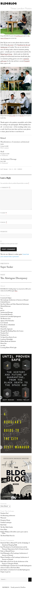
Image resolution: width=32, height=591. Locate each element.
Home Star (3, 343)
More (16, 291)
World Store (3, 327)
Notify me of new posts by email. (9, 244)
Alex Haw (22, 116)
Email (3, 222)
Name (3, 213)
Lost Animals (4, 323)
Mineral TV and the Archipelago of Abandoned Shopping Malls (16, 544)
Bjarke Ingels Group (6, 54)
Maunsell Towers (10, 551)
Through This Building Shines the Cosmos (11, 331)
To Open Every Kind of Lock (8, 337)
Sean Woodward (4, 547)
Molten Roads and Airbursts (8, 341)
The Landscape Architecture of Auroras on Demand (14, 300)
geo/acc (2, 310)
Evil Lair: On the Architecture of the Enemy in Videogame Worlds (15, 563)
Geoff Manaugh (4, 169)
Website (3, 232)
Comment (5, 188)
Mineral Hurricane (5, 306)
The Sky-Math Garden (6, 527)
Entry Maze (3, 530)
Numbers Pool (4, 333)
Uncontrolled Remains (6, 314)
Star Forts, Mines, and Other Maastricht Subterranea (14, 304)
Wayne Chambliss (5, 557)
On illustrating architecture (7, 516)
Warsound (3, 518)
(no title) (2, 346)
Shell (2, 151)
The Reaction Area (5, 319)
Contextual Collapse (5, 298)
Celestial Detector (5, 302)
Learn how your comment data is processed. (14, 255)
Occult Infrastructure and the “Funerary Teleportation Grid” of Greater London (15, 548)
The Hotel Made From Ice (7, 536)
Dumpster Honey (5, 520)
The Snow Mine (15, 568)
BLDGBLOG (8, 3)
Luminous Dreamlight (6, 339)
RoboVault (3, 525)
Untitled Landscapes (5, 522)
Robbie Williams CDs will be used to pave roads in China (14, 533)
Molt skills (3, 562)
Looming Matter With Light (8, 348)
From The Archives (7, 511)
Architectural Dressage (8, 159)
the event (10, 45)
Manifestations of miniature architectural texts (14, 143)
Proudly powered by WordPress (18, 588)
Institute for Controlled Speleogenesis (10, 317)
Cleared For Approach (6, 329)
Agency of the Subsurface (7, 321)
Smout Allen (12, 116)
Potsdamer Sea (4, 335)
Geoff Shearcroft (19, 36)
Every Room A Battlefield (7, 325)
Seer (1, 308)
